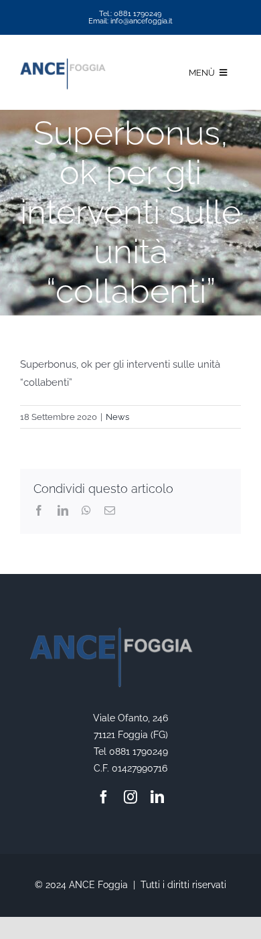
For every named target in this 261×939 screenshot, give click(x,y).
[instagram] (130, 797)
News (117, 417)
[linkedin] (157, 797)
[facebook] (103, 797)
